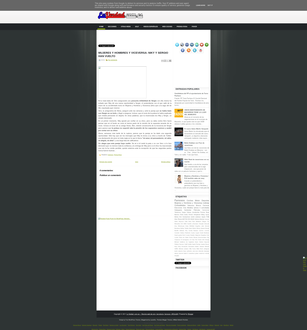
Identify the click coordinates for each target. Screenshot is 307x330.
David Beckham (204, 233)
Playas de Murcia (150, 329)
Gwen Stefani (199, 242)
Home (101, 26)
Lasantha (153, 320)
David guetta (178, 235)
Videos (189, 212)
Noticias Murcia (77, 325)
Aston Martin (192, 228)
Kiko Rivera (178, 219)
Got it (210, 5)
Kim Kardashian (184, 217)
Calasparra (178, 210)
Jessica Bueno (205, 244)
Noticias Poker (182, 329)
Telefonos (177, 212)
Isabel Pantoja (196, 244)
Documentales (202, 237)
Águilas (100, 325)
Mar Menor (106, 325)
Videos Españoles (150, 26)
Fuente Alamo (204, 325)
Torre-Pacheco (131, 325)
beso (184, 251)
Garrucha (217, 325)
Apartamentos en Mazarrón (171, 329)
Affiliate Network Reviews (180, 320)
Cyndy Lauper (195, 233)
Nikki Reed (199, 249)
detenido (201, 251)
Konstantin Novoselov (188, 246)
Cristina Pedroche (185, 233)
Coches (190, 200)
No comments (112, 60)
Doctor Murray (193, 237)
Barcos (176, 214)
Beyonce (181, 221)
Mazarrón (95, 325)
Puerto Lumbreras (181, 325)
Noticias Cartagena (87, 325)
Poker (194, 26)
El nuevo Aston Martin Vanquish (196, 129)
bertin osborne (178, 251)
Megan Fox (205, 221)
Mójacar (211, 325)
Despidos (203, 235)
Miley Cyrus (205, 214)
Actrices (207, 219)
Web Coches (167, 26)
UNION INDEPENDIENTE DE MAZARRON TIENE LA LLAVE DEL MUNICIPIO (195, 112)
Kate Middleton (196, 221)
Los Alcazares (123, 325)
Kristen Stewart (199, 246)
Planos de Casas (140, 329)
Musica (198, 205)
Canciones (205, 210)
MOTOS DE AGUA (188, 219)
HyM (186, 244)
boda (186, 214)
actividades (205, 208)
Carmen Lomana (204, 230)
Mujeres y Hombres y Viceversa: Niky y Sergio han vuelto (133, 54)
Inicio (136, 162)
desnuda (206, 224)
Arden (176, 221)
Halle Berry (188, 221)
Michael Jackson (184, 249)
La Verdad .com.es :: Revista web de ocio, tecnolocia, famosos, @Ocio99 (152, 314)
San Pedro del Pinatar (147, 325)
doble (185, 253)
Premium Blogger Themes (164, 320)
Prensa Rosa (182, 26)
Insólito (190, 244)
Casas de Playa (159, 329)
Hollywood (197, 214)
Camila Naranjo (193, 230)
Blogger (190, 314)
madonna (201, 253)
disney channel (178, 253)
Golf (137, 26)
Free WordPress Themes (132, 320)
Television (190, 205)
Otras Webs (126, 26)
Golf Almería (202, 329)
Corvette (176, 233)
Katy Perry (177, 246)
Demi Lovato (186, 235)
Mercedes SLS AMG (180, 224)
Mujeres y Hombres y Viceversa (188, 202)
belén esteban (196, 217)
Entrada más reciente (106, 162)
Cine (184, 208)
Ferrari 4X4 (201, 240)
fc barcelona (191, 253)
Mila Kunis (192, 249)
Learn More (200, 5)
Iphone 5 (197, 208)
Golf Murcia (195, 329)
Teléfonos (118, 329)
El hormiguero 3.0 (186, 240)
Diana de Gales (183, 237)
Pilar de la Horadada (171, 325)
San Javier (138, 325)
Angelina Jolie (199, 226)
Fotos (181, 214)
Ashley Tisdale (184, 228)
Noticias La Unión (114, 325)
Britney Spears (201, 228)
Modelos (190, 208)
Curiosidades (180, 205)
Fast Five (194, 240)
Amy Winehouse (179, 226)
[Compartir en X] (167, 61)
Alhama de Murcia (191, 325)
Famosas (206, 205)
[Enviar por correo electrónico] (162, 61)
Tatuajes (201, 224)
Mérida (231, 325)
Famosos (110, 154)
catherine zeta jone (192, 251)
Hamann (181, 244)
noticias (206, 202)
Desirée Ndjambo (195, 235)
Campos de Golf (211, 329)
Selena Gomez (200, 219)
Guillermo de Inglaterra (187, 242)
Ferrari (191, 214)
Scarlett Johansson (192, 224)
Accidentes (195, 212)
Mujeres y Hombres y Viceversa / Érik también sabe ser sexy (196, 177)
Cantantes (187, 210)
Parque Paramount (130, 329)
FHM (207, 217)
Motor (197, 200)
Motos (176, 217)
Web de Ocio (95, 329)
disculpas (206, 251)
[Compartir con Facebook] (170, 61)
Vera (221, 325)
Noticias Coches (111, 329)
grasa (196, 253)
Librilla (198, 325)
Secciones (112, 26)
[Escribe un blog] (165, 61)
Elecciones (178, 208)
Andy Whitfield (190, 226)
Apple (203, 217)
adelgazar (206, 249)
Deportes (205, 200)
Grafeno (189, 329)
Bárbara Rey (183, 230)
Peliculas (197, 210)
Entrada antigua (165, 162)
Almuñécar (226, 325)
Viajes (184, 212)
